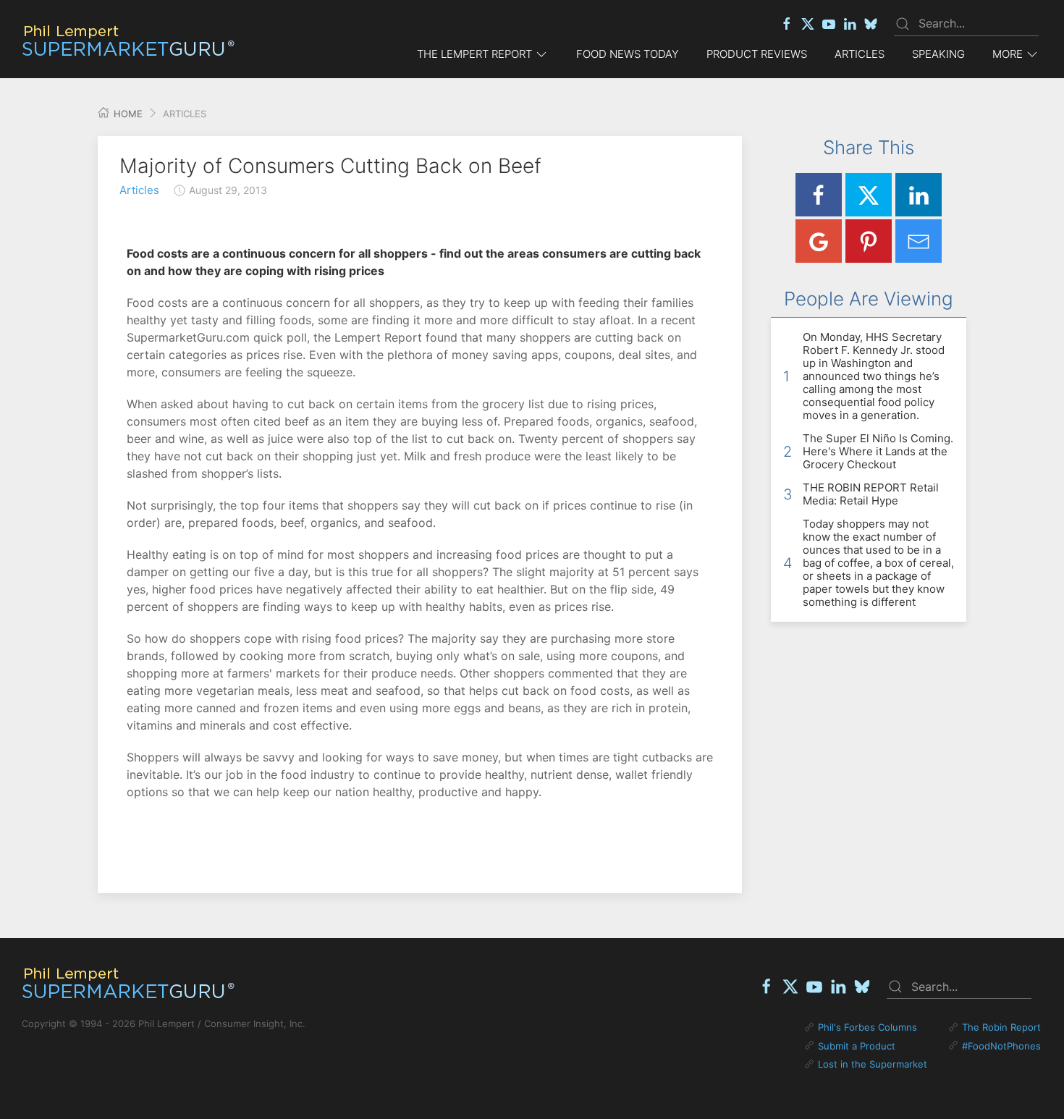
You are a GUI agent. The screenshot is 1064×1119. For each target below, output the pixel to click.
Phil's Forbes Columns (867, 1027)
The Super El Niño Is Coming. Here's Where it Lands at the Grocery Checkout (878, 451)
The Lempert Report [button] (474, 54)
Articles (859, 54)
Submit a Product (856, 1046)
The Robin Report (1001, 1027)
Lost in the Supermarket (872, 1064)
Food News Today (627, 54)
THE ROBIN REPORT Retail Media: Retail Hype (871, 494)
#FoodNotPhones (1001, 1046)
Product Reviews (756, 54)
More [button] (1007, 54)
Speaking (938, 54)
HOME (127, 113)
